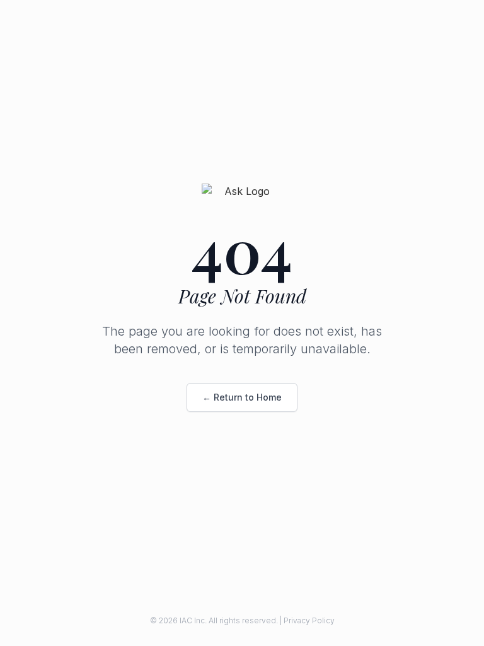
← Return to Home (242, 397)
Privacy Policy (309, 620)
